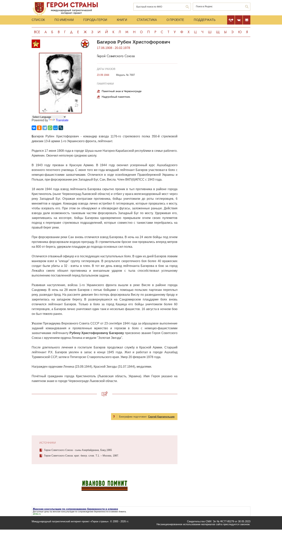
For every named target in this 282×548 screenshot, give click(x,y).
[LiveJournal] (61, 127)
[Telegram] (44, 127)
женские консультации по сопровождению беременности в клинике (85, 511)
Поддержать (205, 19)
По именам (64, 19)
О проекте (175, 19)
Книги (122, 19)
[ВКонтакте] (34, 127)
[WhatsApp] (50, 127)
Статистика (147, 19)
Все (37, 32)
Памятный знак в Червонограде (122, 91)
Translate (62, 120)
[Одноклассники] (39, 127)
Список (38, 19)
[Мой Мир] (55, 127)
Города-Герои (95, 19)
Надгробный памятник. (116, 96)
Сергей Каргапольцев (161, 416)
